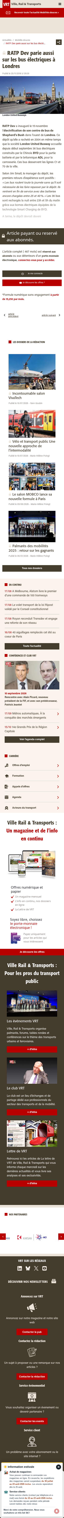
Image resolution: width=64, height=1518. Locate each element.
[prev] (3, 1236)
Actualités (6, 40)
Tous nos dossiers (32, 568)
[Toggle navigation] (60, 4)
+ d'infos (32, 1049)
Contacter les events (32, 1421)
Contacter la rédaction (32, 1377)
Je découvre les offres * (33, 283)
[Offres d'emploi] (58, 765)
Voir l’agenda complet (32, 739)
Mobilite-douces (22, 40)
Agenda (16, 797)
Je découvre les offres (32, 952)
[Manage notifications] (56, 1511)
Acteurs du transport (24, 808)
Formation (18, 776)
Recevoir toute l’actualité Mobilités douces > (36, 13)
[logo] (32, 1237)
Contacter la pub (32, 1332)
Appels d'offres (21, 787)
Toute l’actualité (32, 646)
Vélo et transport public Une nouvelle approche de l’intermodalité (32, 446)
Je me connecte (35, 274)
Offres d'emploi (21, 765)
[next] (61, 1236)
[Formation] (58, 776)
